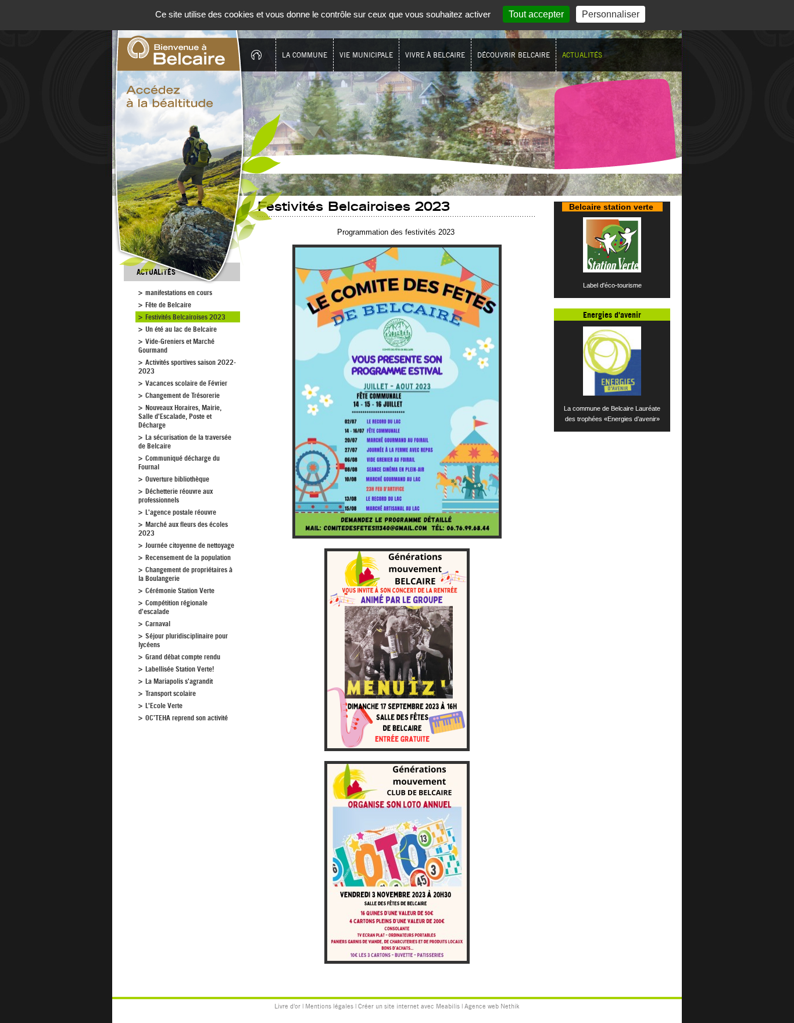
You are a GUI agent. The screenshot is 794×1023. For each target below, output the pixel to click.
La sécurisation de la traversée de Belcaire (184, 441)
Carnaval (157, 623)
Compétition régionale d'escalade (173, 607)
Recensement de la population (188, 557)
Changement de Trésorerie (182, 395)
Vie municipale (366, 55)
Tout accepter (536, 14)
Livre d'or (287, 1006)
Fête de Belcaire (168, 304)
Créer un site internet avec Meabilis (409, 1006)
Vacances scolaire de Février (186, 383)
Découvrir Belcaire (513, 55)
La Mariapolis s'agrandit (179, 681)
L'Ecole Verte (164, 705)
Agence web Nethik (492, 1006)
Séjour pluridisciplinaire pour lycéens (183, 640)
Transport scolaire (170, 693)
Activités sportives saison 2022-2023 (187, 366)
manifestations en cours (178, 292)
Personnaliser (610, 14)
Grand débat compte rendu (182, 656)
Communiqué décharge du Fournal (179, 462)
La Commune (304, 55)
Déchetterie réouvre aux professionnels (175, 495)
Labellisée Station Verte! (179, 669)
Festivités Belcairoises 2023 (185, 317)
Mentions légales (329, 1006)
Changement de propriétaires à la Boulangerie (185, 574)
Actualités (582, 55)
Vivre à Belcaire (435, 55)
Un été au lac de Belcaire (181, 329)
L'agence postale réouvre (180, 512)
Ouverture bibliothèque (177, 479)
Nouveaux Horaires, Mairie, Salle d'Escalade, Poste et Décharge (179, 416)
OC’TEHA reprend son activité (186, 717)
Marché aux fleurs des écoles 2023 (183, 528)
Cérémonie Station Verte (179, 590)
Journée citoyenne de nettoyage (189, 545)
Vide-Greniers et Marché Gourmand (176, 345)
